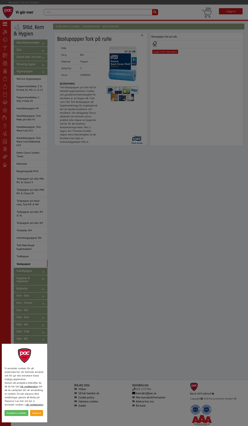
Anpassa (36, 413)
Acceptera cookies (16, 413)
